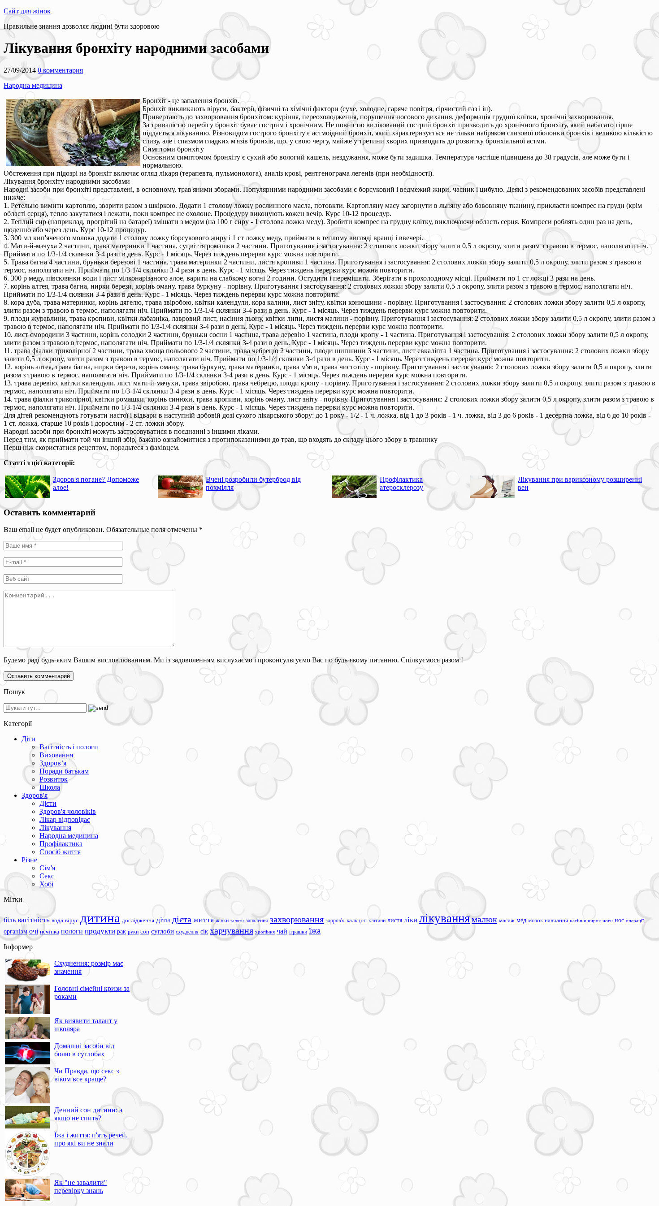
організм (15, 931)
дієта (181, 919)
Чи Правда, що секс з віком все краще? (86, 1075)
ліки (410, 920)
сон (144, 931)
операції (635, 920)
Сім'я (47, 868)
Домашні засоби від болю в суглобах (84, 1050)
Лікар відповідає (64, 819)
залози (237, 920)
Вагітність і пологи (68, 747)
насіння (578, 920)
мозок (535, 920)
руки (133, 932)
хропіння (265, 931)
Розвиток (53, 779)
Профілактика (60, 843)
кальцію (357, 920)
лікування (444, 918)
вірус (71, 920)
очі (33, 931)
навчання (556, 920)
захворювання (297, 919)
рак (121, 931)
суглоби (162, 931)
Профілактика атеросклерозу (401, 483)
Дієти (47, 803)
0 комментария (60, 70)
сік (204, 931)
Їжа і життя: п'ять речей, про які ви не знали (91, 1139)
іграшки (298, 932)
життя (203, 919)
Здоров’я (52, 763)
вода (57, 920)
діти (163, 919)
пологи (72, 931)
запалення (257, 920)
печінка (49, 932)
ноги (608, 920)
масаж (507, 920)
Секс (46, 876)
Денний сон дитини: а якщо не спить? (88, 1114)
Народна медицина (33, 85)
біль (10, 920)
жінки (222, 920)
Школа (49, 787)
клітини (377, 920)
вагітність (33, 919)
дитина (100, 918)
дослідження (138, 920)
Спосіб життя (60, 852)
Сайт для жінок (27, 11)
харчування (231, 930)
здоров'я (335, 920)
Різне (29, 860)
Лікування (55, 827)
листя (394, 920)
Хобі (46, 884)
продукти (100, 930)
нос (619, 920)
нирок (594, 920)
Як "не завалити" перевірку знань (80, 1186)
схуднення (187, 932)
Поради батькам (64, 771)
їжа (315, 930)
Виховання (56, 755)
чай (282, 931)
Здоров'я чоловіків (67, 811)
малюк (484, 919)
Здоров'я (35, 795)
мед (521, 920)
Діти (28, 739)
